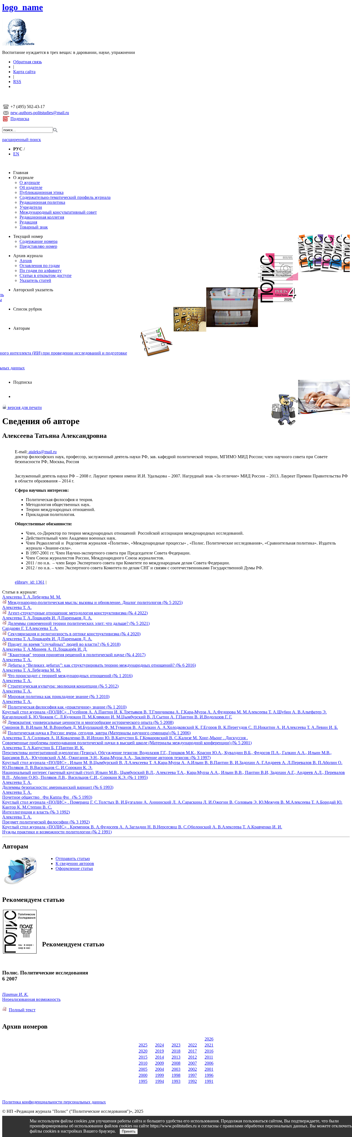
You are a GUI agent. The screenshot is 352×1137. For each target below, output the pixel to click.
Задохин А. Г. (252, 762)
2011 (209, 1057)
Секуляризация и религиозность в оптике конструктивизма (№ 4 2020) (74, 633)
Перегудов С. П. (242, 727)
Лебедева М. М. (46, 597)
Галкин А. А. (154, 727)
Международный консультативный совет (58, 212)
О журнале (23, 177)
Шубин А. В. (289, 712)
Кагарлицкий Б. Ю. (20, 717)
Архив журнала (28, 255)
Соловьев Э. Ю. (249, 802)
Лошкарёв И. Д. (46, 618)
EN (16, 154)
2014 (159, 1057)
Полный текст (22, 1009)
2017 (192, 1051)
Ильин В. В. (202, 762)
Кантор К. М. (14, 807)
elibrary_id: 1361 (30, 582)
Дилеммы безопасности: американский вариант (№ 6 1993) (57, 787)
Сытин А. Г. (167, 717)
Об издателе (31, 187)
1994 (159, 1081)
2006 (209, 1063)
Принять (129, 1131)
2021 (209, 1045)
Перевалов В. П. (307, 762)
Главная (20, 172)
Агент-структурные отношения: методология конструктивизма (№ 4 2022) (78, 613)
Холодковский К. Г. (185, 727)
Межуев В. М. (277, 802)
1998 (176, 1075)
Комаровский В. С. (160, 737)
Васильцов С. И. (49, 767)
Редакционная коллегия (42, 217)
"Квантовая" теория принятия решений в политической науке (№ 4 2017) (76, 654)
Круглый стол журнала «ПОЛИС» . (36, 712)
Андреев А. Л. (278, 762)
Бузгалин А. (137, 802)
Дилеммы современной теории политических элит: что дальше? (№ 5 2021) (79, 623)
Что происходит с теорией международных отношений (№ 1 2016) (70, 675)
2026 (209, 1039)
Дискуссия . (237, 737)
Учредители (31, 207)
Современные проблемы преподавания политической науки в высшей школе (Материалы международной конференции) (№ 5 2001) (127, 742)
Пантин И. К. (111, 712)
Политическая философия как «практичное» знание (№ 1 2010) (67, 707)
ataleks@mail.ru (42, 451)
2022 (192, 1045)
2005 (143, 1069)
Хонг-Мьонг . (212, 737)
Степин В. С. (39, 807)
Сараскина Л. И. (197, 802)
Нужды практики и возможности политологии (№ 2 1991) (57, 832)
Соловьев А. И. (46, 737)
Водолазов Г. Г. (218, 717)
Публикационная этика (42, 192)
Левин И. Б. (327, 727)
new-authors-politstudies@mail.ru (39, 112)
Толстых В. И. (111, 802)
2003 (176, 1069)
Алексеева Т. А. (17, 597)
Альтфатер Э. (314, 712)
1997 (192, 1075)
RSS (17, 81)
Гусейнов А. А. (84, 712)
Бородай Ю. (331, 802)
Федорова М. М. (232, 712)
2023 (176, 1045)
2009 (159, 1063)
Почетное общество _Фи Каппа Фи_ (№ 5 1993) (47, 797)
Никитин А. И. (272, 727)
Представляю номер (38, 246)
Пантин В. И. (191, 717)
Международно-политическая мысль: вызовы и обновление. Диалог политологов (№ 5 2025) (95, 602)
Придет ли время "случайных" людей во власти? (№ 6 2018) (64, 644)
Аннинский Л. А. (165, 802)
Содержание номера (38, 241)
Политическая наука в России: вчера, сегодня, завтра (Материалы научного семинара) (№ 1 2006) (99, 732)
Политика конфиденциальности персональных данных (54, 1102)
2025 (143, 1045)
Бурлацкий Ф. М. (99, 727)
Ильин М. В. (42, 727)
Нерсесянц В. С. (172, 827)
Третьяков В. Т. (138, 712)
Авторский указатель (33, 289)
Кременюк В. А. (85, 827)
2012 (192, 1057)
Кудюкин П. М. (78, 717)
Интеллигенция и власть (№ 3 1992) (36, 812)
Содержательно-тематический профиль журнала (65, 197)
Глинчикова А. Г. (168, 712)
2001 (209, 1069)
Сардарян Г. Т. (15, 628)
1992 (192, 1081)
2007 (192, 1063)
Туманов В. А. (128, 727)
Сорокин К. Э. (78, 767)
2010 (143, 1063)
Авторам (21, 328)
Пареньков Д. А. (76, 618)
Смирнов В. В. (16, 727)
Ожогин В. (224, 802)
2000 (143, 1075)
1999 (159, 1075)
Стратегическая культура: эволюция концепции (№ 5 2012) (63, 686)
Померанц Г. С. (84, 802)
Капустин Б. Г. (129, 737)
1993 (176, 1081)
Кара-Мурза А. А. (200, 712)
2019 (159, 1051)
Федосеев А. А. (114, 827)
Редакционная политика (42, 202)
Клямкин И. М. (107, 717)
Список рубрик (27, 309)
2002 (192, 1069)
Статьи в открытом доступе (46, 275)
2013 (176, 1057)
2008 (176, 1063)
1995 (143, 1081)
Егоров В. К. (215, 727)
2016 (209, 1051)
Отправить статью (73, 858)
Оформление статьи (74, 868)
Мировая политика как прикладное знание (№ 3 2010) (58, 696)
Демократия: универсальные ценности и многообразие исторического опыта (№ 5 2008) (91, 722)
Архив (26, 260)
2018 (176, 1051)
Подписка (19, 118)
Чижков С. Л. (51, 717)
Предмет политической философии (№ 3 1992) (46, 822)
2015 (143, 1057)
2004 (159, 1069)
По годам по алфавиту (41, 270)
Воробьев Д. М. (68, 727)
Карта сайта (24, 71)
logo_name (22, 7)
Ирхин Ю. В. (103, 737)
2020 (143, 1051)
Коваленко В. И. (76, 737)
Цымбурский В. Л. (138, 717)
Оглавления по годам (40, 265)
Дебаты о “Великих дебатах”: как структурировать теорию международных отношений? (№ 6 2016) (102, 665)
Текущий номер (28, 236)
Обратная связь (27, 61)
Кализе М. (188, 737)
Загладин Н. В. (143, 827)
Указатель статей (35, 280)
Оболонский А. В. (205, 827)
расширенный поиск (21, 139)
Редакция (28, 222)
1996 (209, 1075)
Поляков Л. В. (21, 767)
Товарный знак (34, 227)
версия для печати (24, 407)
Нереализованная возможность (31, 999)
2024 (159, 1045)
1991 (209, 1081)
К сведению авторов (75, 863)
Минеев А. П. (44, 649)
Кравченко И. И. (266, 827)
